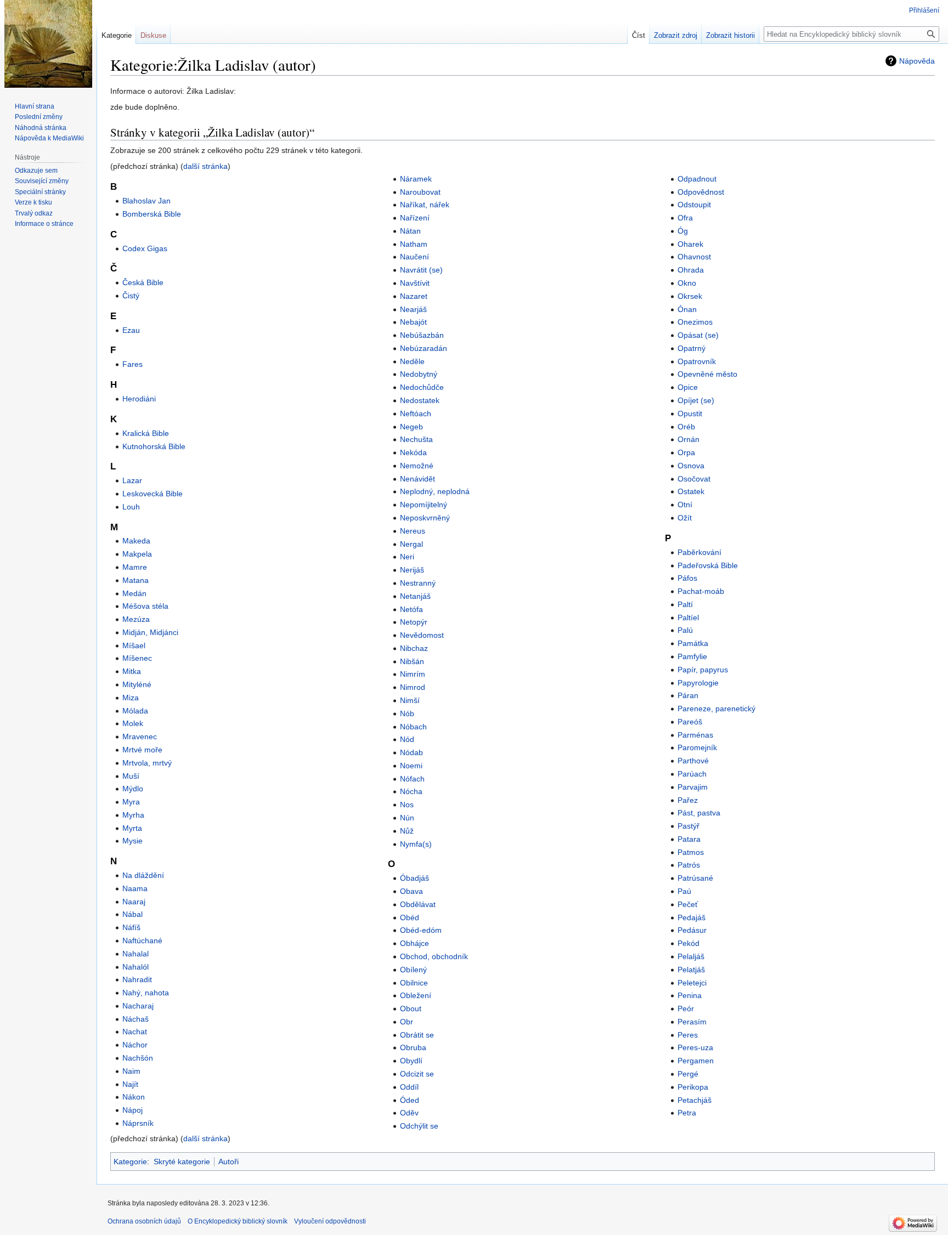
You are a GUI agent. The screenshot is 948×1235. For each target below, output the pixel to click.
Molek (132, 723)
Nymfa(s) (416, 844)
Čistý (130, 295)
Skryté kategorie (182, 1161)
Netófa (411, 609)
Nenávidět (417, 478)
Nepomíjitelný (423, 504)
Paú (684, 891)
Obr (406, 1021)
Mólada (135, 710)
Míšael (133, 645)
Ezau (131, 330)
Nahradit (137, 979)
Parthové (693, 760)
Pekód (688, 943)
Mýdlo (132, 788)
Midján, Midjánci (150, 632)
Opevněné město (707, 374)
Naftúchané (142, 940)
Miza (130, 697)
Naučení (414, 256)
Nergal (411, 544)
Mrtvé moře (142, 749)
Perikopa (693, 1087)
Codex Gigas (144, 248)
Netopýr (413, 622)
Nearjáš (413, 309)
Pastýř (688, 826)
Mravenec (139, 736)
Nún (407, 817)
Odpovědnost (701, 192)
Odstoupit (694, 204)
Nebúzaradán (423, 348)
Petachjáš (695, 1100)
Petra (687, 1112)
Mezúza (136, 619)
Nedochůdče (422, 387)
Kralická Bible (145, 433)
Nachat (134, 1031)
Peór (686, 1008)
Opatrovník (697, 361)
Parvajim (693, 787)
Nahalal (135, 953)
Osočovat (694, 478)
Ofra (685, 217)
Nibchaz (414, 648)
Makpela (137, 553)
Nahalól (135, 966)
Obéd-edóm (421, 930)
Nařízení (415, 217)
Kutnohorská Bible (153, 446)
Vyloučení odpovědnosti (330, 1221)
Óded (409, 1100)
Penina (690, 995)
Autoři (228, 1161)
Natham (413, 244)
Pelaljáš (691, 956)
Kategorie (130, 1161)
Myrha (133, 815)
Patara (689, 839)
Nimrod (412, 687)
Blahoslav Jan (146, 200)
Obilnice (414, 982)
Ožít (685, 517)
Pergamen (696, 1060)
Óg (683, 230)
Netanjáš (415, 596)
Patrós (689, 864)
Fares (132, 364)
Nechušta (416, 439)
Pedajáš (692, 917)
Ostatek (691, 491)
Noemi (411, 765)
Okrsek (690, 296)
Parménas (695, 734)
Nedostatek (419, 400)
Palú (685, 630)
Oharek (690, 244)
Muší (130, 776)
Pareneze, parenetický (716, 708)
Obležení (415, 995)
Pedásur (692, 930)
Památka (693, 643)
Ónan (687, 309)
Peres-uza (695, 1047)
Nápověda (917, 60)
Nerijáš (412, 569)
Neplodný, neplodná (435, 491)
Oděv (409, 1112)
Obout (410, 1008)
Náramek (416, 178)
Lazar (132, 480)
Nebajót (413, 322)
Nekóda (413, 452)
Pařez (688, 800)
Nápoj (132, 1110)
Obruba (413, 1047)
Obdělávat (418, 904)
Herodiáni (139, 398)
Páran (688, 695)
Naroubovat (420, 192)
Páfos (687, 578)
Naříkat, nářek (424, 204)
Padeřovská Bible (708, 565)
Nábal (132, 914)
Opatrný (692, 348)
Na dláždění (143, 875)
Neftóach (415, 413)
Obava (411, 891)
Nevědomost (422, 635)
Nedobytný (418, 374)
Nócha (411, 791)
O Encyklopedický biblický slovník (237, 1221)
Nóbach (413, 726)
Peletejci (692, 982)
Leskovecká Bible (152, 493)
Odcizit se (417, 1073)
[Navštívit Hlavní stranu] (48, 44)
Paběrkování (699, 552)
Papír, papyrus (703, 669)
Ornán (688, 439)
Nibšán (412, 661)
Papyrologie (698, 682)
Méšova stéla (145, 606)
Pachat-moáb (701, 591)
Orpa (686, 452)
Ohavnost (694, 256)
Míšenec (137, 658)
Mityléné (136, 684)
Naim (131, 1071)
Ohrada (691, 269)
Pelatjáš (691, 969)
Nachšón (137, 1057)
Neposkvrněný (425, 517)
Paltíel (688, 617)
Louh (131, 506)
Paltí (685, 604)
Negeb (411, 426)
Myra (131, 801)
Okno (687, 283)
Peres (688, 1034)
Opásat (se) (698, 335)
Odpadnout (697, 178)
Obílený (413, 969)
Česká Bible (142, 282)
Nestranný (418, 583)
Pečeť (688, 904)
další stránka (205, 166)
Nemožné (416, 465)
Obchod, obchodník (434, 956)
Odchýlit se (419, 1125)
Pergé (688, 1073)
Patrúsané (695, 878)
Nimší (410, 700)
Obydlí (411, 1060)
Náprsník (138, 1123)
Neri (407, 556)
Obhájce (414, 943)
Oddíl (409, 1087)
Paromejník (697, 747)
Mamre (134, 567)
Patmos (691, 852)
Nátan (410, 230)
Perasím (692, 1021)
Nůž (407, 830)
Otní (685, 504)
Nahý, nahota (145, 992)
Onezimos (695, 322)
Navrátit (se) (421, 269)
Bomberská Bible (151, 213)
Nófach (412, 778)
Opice (688, 387)
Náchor (135, 1044)
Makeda (136, 540)
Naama (135, 888)
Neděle (412, 361)
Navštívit (415, 283)
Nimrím (412, 674)
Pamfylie (692, 656)
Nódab (411, 752)
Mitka (131, 671)
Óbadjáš (414, 878)
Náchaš (135, 1019)
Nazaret (413, 296)
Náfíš (131, 927)
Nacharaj (138, 1005)
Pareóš (690, 721)
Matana (135, 580)
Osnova (691, 465)
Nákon (133, 1096)
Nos (407, 804)
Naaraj (133, 901)
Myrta (132, 828)
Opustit (690, 413)
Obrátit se (417, 1034)
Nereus (412, 530)
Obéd (409, 917)
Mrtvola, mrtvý (147, 762)
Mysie (132, 840)
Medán (134, 593)
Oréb (686, 426)
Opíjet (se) (696, 400)
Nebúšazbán (422, 335)
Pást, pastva (699, 812)
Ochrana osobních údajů (144, 1221)
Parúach (692, 773)
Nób (407, 713)
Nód (407, 739)
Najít (130, 1084)
